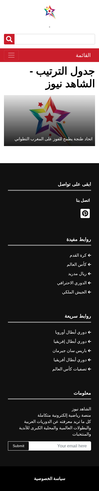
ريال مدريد (77, 273)
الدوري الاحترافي (72, 283)
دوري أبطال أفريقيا (70, 360)
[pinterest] (85, 213)
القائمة (83, 55)
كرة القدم (78, 255)
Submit (18, 446)
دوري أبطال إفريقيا (70, 341)
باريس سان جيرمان (70, 350)
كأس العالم (77, 264)
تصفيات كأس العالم (69, 369)
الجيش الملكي (74, 292)
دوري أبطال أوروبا (71, 332)
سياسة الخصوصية (49, 478)
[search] (9, 39)
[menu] (11, 55)
